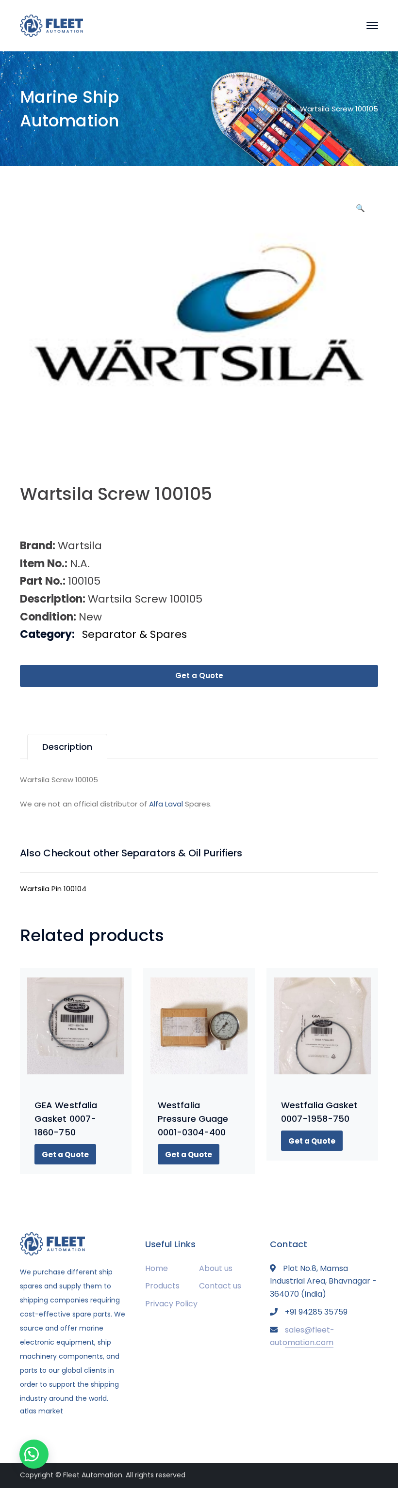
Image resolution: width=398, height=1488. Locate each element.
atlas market (41, 1411)
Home (243, 109)
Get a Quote (199, 675)
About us (215, 1268)
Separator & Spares (134, 634)
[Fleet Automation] (51, 25)
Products (162, 1285)
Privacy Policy (171, 1303)
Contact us (220, 1285)
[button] (360, 211)
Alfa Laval (166, 804)
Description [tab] (67, 747)
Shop (277, 109)
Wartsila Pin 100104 (53, 889)
